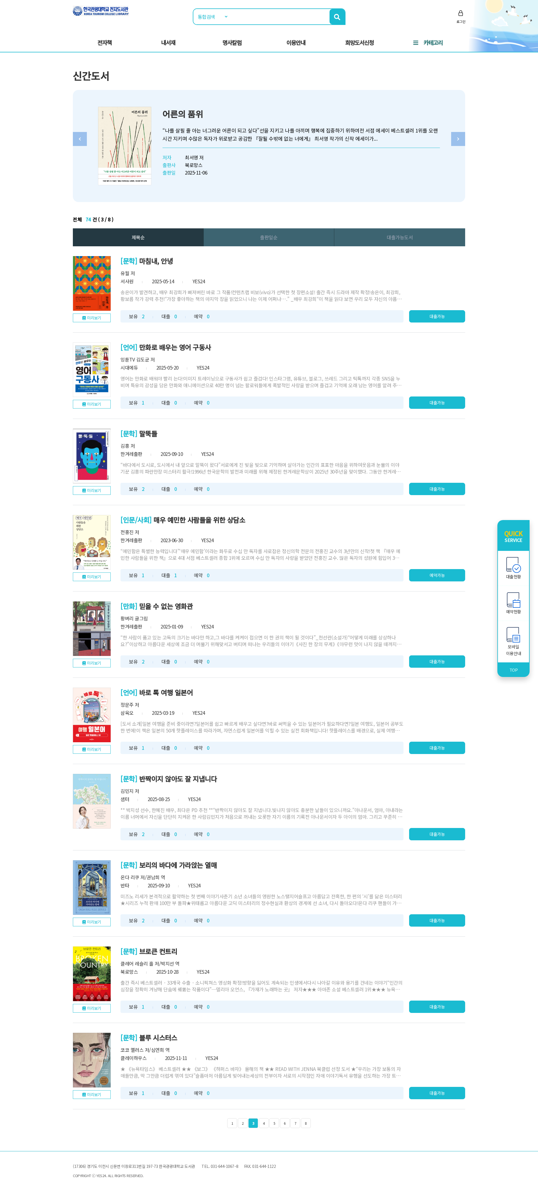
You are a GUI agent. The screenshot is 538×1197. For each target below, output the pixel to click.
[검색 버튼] (337, 16)
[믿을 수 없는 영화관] (92, 628)
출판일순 (268, 237)
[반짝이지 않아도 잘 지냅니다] (92, 801)
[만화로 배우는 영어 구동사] (92, 369)
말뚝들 (148, 433)
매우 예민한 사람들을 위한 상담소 (199, 520)
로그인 (460, 21)
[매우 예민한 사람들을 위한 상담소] (92, 542)
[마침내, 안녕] (92, 283)
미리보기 (94, 318)
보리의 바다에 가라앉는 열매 (178, 865)
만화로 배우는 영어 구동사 (175, 347)
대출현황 (513, 576)
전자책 (105, 42)
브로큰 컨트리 (158, 951)
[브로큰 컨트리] (92, 974)
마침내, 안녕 (156, 261)
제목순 (138, 237)
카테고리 (433, 42)
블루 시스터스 (158, 1037)
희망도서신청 (359, 42)
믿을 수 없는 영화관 (166, 606)
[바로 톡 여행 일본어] (92, 715)
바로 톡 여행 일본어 (166, 692)
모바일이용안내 (513, 650)
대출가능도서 (400, 237)
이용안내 (295, 42)
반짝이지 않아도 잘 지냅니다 (178, 778)
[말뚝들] (92, 456)
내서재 (168, 42)
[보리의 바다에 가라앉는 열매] (92, 887)
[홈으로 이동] (101, 10)
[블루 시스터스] (92, 1060)
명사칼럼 (232, 42)
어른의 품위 (183, 114)
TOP (513, 670)
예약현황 (513, 611)
